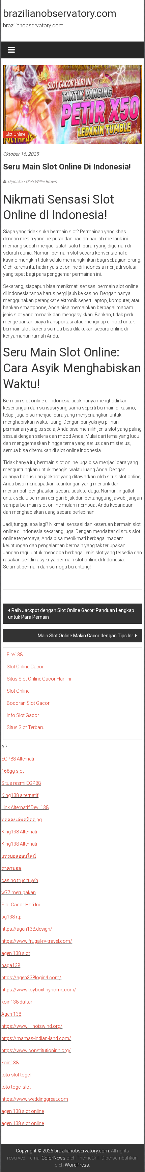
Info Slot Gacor (23, 715)
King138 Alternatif (20, 831)
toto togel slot (16, 1087)
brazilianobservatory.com (59, 13)
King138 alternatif (19, 795)
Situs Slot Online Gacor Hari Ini (39, 679)
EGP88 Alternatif (18, 759)
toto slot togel (16, 1074)
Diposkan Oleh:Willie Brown (32, 181)
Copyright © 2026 (35, 1150)
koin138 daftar (16, 1002)
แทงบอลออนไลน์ (18, 856)
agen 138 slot (15, 953)
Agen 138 (11, 1014)
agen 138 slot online (22, 1111)
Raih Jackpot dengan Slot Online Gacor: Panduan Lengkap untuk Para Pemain (71, 614)
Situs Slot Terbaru (26, 727)
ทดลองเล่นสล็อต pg (21, 819)
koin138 (10, 1062)
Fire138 (15, 654)
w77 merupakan (18, 892)
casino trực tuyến (19, 880)
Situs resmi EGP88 (21, 783)
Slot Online (15, 134)
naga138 (10, 965)
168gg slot (12, 771)
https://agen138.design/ (26, 929)
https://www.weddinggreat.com (34, 1099)
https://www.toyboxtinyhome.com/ (38, 989)
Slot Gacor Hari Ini (20, 904)
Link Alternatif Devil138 (25, 807)
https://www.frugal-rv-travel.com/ (36, 941)
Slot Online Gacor (25, 666)
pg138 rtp (11, 917)
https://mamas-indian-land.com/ (36, 1038)
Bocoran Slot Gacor (28, 703)
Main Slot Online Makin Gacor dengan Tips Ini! (86, 635)
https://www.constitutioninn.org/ (36, 1050)
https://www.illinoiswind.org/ (31, 1026)
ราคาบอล (11, 868)
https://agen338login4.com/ (31, 977)
